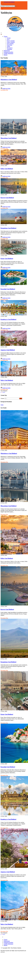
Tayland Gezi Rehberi (9, 2)
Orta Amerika (10, 43)
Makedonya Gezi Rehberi (9, 79)
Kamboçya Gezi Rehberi (8, 319)
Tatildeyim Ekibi (6, 88)
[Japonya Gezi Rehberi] (14, 345)
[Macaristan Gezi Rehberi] (14, 133)
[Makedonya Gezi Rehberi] (14, 75)
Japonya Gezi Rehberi (8, 350)
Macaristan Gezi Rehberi (8, 138)
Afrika (8, 46)
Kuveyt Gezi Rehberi (7, 197)
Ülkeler (5, 36)
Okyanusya (9, 47)
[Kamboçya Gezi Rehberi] (14, 315)
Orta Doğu (9, 45)
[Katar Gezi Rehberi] (14, 254)
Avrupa (8, 38)
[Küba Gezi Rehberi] (14, 164)
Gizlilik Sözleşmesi (8, 53)
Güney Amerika (11, 42)
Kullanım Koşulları (8, 52)
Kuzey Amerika (11, 40)
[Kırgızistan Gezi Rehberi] (14, 223)
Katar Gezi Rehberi (7, 258)
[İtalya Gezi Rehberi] (14, 376)
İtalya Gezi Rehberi (7, 380)
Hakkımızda (7, 50)
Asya (8, 39)
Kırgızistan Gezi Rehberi (8, 228)
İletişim (5, 54)
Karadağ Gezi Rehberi (8, 289)
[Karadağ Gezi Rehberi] (14, 284)
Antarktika (9, 49)
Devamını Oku (4, 90)
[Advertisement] (14, 105)
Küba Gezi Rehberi (7, 168)
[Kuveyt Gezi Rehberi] (14, 193)
